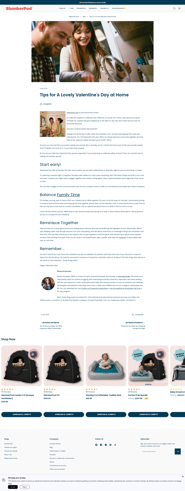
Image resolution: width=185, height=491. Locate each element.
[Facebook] (101, 444)
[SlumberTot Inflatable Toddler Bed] (106, 365)
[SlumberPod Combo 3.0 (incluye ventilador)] (21, 365)
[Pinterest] (110, 444)
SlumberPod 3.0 (52, 395)
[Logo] (19, 8)
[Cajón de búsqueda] (174, 8)
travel (72, 178)
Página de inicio (74, 16)
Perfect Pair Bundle (138, 395)
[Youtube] (105, 444)
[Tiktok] (115, 444)
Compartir (47, 104)
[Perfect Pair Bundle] (148, 365)
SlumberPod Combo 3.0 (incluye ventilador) (17, 397)
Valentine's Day (73, 112)
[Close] (183, 476)
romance (122, 237)
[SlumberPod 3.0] (64, 365)
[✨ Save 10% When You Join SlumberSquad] (93, 2)
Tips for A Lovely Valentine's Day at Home (102, 16)
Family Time (68, 194)
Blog (84, 16)
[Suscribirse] (178, 451)
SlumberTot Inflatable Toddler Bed (103, 395)
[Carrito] (179, 8)
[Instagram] (96, 444)
